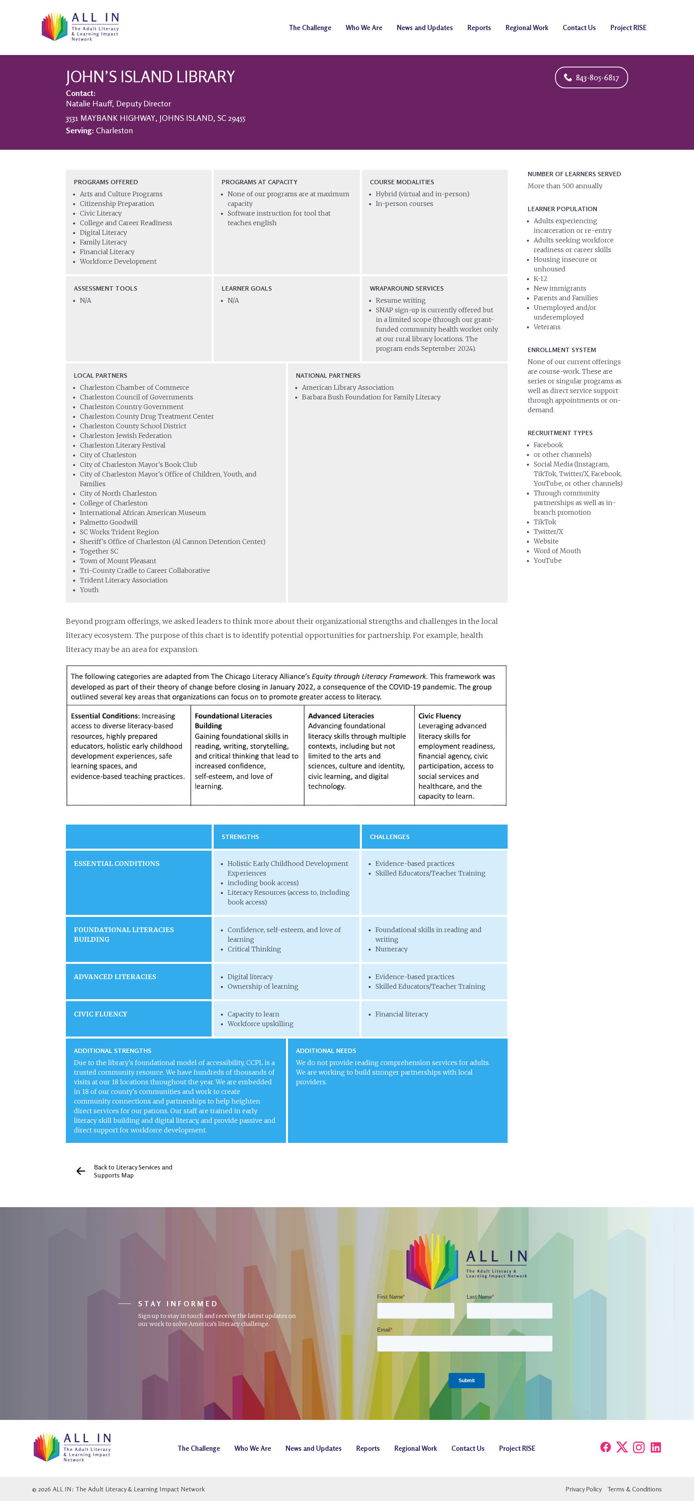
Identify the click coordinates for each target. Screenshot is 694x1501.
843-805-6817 (597, 77)
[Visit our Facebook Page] (605, 1448)
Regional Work (527, 27)
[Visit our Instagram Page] (639, 1448)
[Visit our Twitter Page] (622, 1448)
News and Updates (425, 27)
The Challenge (310, 27)
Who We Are (364, 27)
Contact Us (579, 27)
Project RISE (628, 27)
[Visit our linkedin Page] (656, 1448)
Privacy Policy (583, 1489)
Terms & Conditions (634, 1489)
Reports (479, 27)
